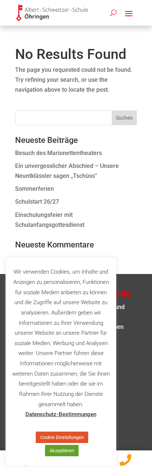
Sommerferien (34, 188)
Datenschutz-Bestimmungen (60, 414)
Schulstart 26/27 (37, 201)
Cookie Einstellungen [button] (62, 437)
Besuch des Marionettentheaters (58, 153)
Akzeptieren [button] (61, 450)
